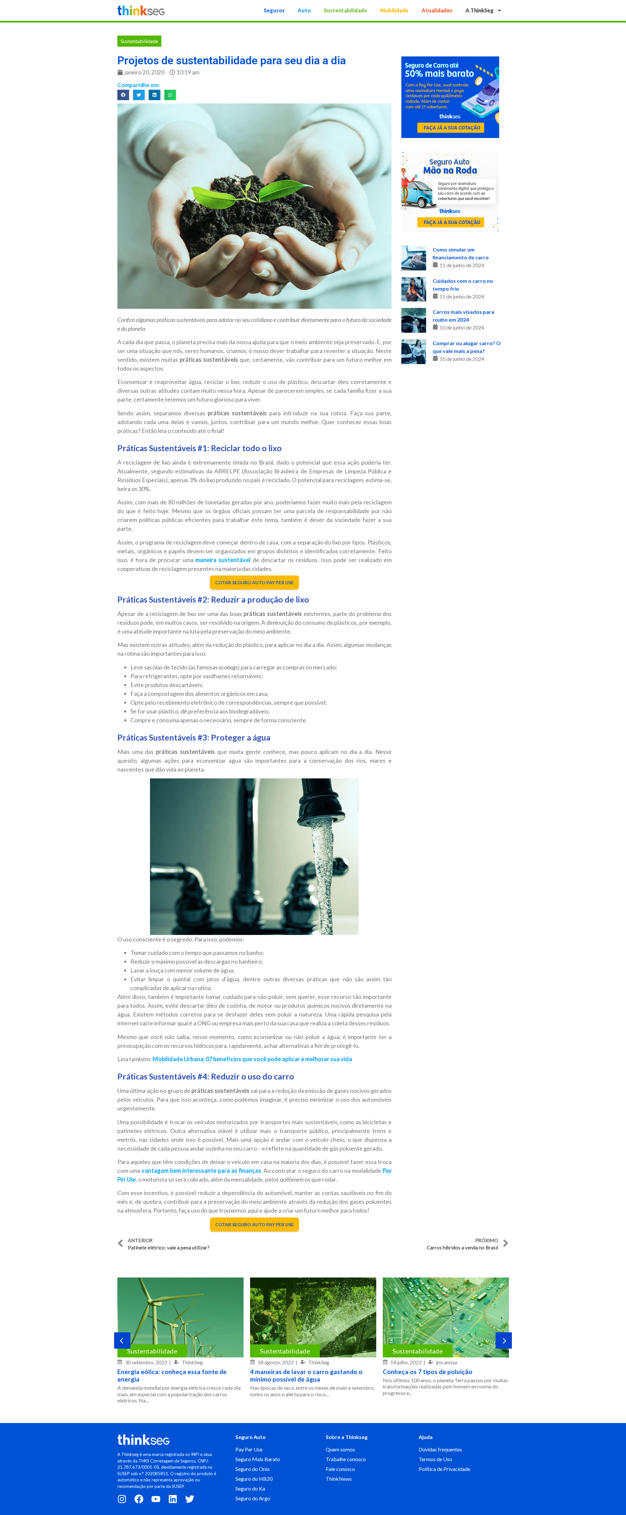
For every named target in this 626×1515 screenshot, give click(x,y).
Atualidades (437, 10)
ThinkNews (339, 1479)
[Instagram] (122, 1499)
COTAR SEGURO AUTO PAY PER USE (254, 582)
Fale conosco (340, 1469)
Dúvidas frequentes (440, 1449)
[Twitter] (189, 1499)
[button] (122, 1340)
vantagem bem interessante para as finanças (201, 1170)
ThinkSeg (192, 1362)
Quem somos (340, 1449)
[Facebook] (138, 1499)
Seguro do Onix (252, 1469)
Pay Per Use (248, 1449)
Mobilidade (394, 10)
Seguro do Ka (250, 1488)
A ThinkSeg (480, 10)
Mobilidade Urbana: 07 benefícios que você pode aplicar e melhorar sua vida (252, 1059)
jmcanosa (446, 1362)
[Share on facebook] (123, 95)
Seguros (274, 10)
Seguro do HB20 (254, 1479)
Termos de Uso (435, 1459)
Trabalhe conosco (346, 1459)
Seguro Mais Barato (257, 1459)
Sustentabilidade (345, 10)
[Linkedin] (172, 1499)
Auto (304, 10)
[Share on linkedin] (154, 95)
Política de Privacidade (444, 1469)
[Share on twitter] (139, 95)
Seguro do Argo (252, 1498)
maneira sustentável (223, 559)
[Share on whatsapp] (170, 95)
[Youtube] (155, 1499)
